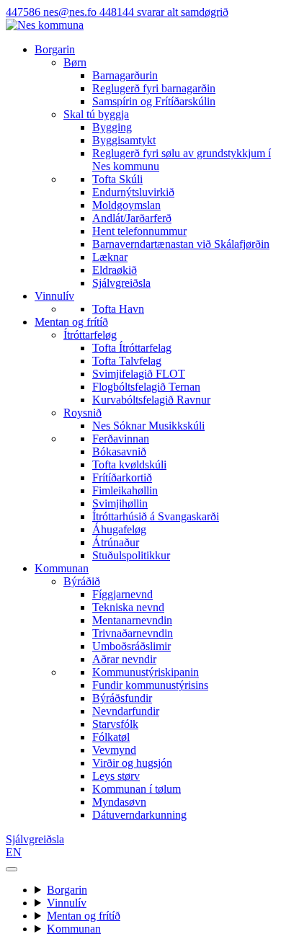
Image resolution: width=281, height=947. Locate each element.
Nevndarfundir (125, 711)
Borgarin (55, 49)
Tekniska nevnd (128, 607)
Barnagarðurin (125, 75)
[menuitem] (169, 82)
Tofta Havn (118, 309)
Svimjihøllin (120, 503)
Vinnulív (54, 296)
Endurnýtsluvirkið (133, 192)
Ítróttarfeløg (90, 335)
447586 (24, 12)
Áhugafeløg (119, 529)
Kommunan (62, 568)
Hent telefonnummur (139, 231)
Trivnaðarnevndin (132, 633)
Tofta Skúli (117, 179)
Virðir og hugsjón (132, 763)
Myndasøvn (119, 802)
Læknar (110, 257)
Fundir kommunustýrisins (150, 685)
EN (14, 852)
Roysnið (82, 412)
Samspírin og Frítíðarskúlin (153, 101)
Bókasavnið (119, 451)
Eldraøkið (114, 270)
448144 (163, 12)
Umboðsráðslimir (131, 646)
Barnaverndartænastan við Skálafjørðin (180, 244)
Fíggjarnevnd (122, 594)
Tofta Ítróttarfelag (131, 348)
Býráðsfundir (122, 698)
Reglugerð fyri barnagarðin (153, 88)
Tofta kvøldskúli (129, 464)
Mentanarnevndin (132, 620)
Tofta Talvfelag (126, 361)
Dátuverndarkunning (139, 815)
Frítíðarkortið (122, 477)
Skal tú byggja (96, 114)
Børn (74, 62)
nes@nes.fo (71, 12)
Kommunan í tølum (136, 789)
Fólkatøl (111, 737)
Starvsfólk (115, 724)
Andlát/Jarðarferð (131, 218)
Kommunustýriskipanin (145, 672)
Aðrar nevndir (124, 659)
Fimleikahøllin (125, 490)
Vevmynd (114, 750)
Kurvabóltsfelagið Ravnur (151, 400)
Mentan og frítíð (71, 322)
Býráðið (81, 581)
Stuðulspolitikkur (131, 555)
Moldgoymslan (126, 205)
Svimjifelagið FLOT (138, 374)
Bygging (112, 127)
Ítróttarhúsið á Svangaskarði (155, 516)
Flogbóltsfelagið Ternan (146, 387)
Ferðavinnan (120, 438)
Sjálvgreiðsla (121, 283)
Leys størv (116, 776)
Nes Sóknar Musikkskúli (148, 425)
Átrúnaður (115, 542)
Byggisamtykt (124, 140)
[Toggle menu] (11, 869)
